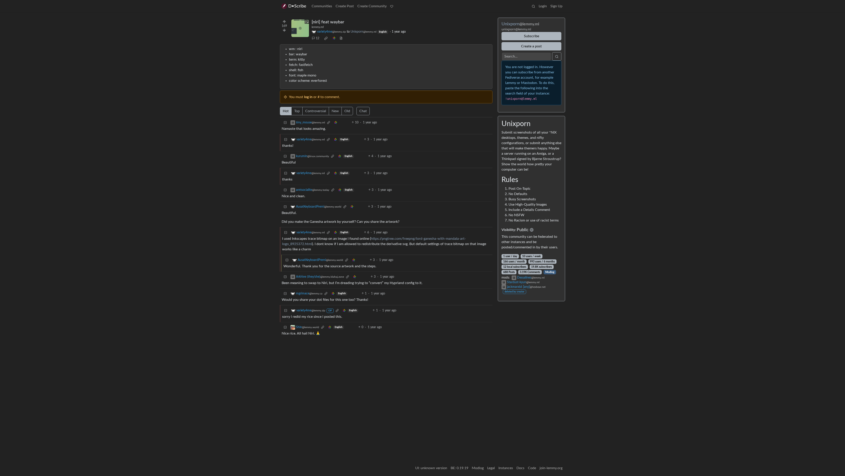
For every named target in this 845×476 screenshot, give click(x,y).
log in (308, 97)
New (335, 111)
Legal (491, 468)
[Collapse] (285, 122)
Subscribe (531, 36)
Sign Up (556, 6)
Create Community (372, 6)
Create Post (345, 6)
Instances (505, 468)
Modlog (549, 272)
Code (532, 468)
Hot (286, 111)
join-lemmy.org (551, 468)
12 (317, 38)
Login (543, 6)
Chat (363, 111)
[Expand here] (300, 28)
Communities (322, 6)
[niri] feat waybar (328, 22)
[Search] (533, 6)
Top (297, 111)
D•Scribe (297, 6)
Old (347, 111)
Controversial (315, 111)
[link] (326, 38)
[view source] (341, 38)
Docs (520, 468)
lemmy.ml (318, 27)
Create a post (531, 46)
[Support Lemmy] (391, 6)
